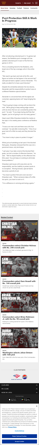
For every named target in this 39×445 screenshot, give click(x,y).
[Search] (33, 3)
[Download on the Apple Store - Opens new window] (13, 399)
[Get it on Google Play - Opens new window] (26, 400)
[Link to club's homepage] (4, 2)
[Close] (37, 406)
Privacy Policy (12, 427)
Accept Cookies (19, 441)
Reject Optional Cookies (19, 436)
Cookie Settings (19, 431)
